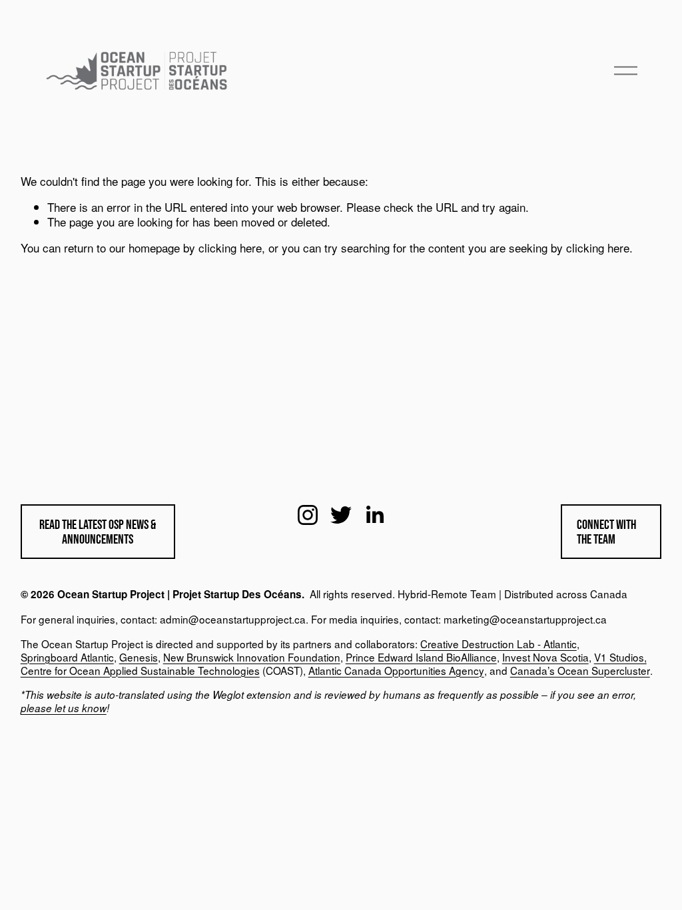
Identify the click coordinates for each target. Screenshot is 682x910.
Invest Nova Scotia (545, 657)
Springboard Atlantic (67, 657)
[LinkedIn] (374, 515)
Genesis (138, 657)
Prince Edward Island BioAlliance (421, 657)
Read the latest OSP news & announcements (97, 531)
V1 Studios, (620, 657)
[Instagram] (307, 515)
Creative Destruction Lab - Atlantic (498, 644)
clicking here (230, 247)
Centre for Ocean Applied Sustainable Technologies (140, 671)
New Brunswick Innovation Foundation (251, 657)
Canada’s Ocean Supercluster (580, 671)
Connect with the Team (606, 531)
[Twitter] (341, 515)
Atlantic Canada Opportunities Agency (396, 671)
